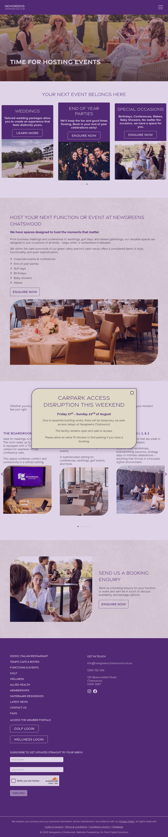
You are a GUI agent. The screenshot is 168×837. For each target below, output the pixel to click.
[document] (84, 418)
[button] (132, 393)
